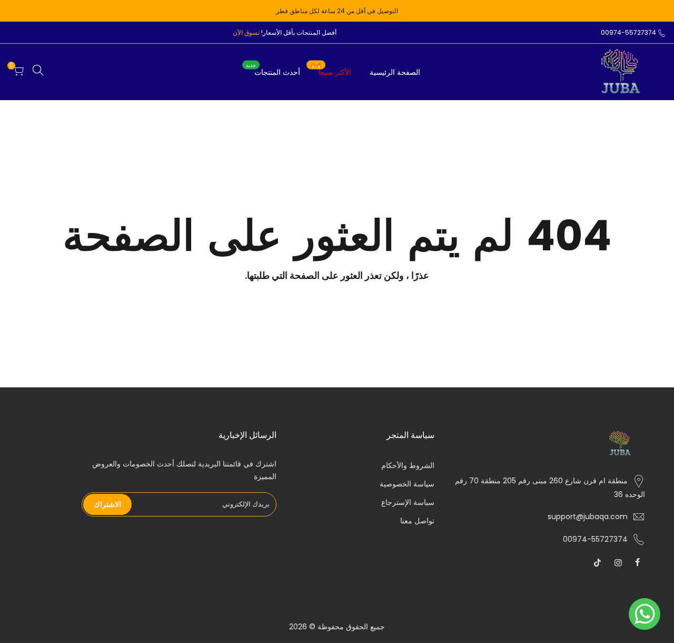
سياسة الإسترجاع (407, 502)
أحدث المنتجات (273, 69)
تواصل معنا (417, 520)
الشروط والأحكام (407, 465)
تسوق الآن (246, 32)
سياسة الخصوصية (407, 484)
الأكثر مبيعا (330, 69)
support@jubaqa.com (588, 516)
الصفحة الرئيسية (395, 72)
